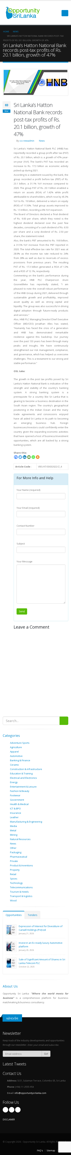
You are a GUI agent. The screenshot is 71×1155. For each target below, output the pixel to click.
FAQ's (40, 1150)
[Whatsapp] (33, 457)
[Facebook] (16, 457)
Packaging (15, 852)
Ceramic (14, 764)
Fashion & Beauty (19, 791)
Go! (46, 1053)
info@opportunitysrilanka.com (30, 1093)
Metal (13, 830)
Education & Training (21, 773)
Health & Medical (19, 804)
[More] (38, 457)
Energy (14, 782)
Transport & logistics (21, 896)
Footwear (15, 795)
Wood (13, 900)
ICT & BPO (15, 808)
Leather (14, 817)
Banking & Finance (20, 760)
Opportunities (14, 915)
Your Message (24, 561)
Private (14, 861)
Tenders (32, 915)
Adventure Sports (19, 742)
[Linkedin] (24, 457)
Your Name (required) (28, 490)
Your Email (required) (28, 507)
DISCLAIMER (9, 1119)
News (42, 140)
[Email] (29, 457)
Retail (13, 874)
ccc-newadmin (26, 140)
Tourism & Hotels (19, 891)
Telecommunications (21, 887)
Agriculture (16, 747)
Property (15, 869)
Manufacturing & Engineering (26, 821)
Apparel (14, 751)
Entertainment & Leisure (23, 786)
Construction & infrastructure (26, 769)
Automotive (16, 756)
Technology (16, 883)
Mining (13, 834)
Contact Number (25, 525)
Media (13, 826)
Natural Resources (20, 839)
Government (17, 799)
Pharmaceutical (18, 856)
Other (13, 848)
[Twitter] (20, 457)
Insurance (15, 813)
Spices (13, 878)
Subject (21, 543)
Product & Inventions (21, 865)
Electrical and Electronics (23, 777)
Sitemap (51, 1150)
